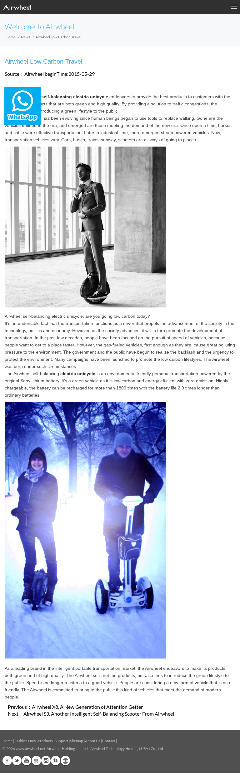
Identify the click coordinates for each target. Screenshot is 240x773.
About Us (92, 740)
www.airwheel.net (30, 748)
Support (61, 740)
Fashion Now (25, 740)
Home (11, 37)
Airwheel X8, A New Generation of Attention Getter (87, 707)
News (25, 37)
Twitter (17, 760)
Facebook (7, 760)
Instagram (46, 760)
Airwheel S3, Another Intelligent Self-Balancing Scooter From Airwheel (98, 714)
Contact (108, 740)
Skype (55, 760)
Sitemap (76, 740)
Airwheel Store (36, 760)
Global (65, 760)
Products (45, 740)
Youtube (26, 760)
